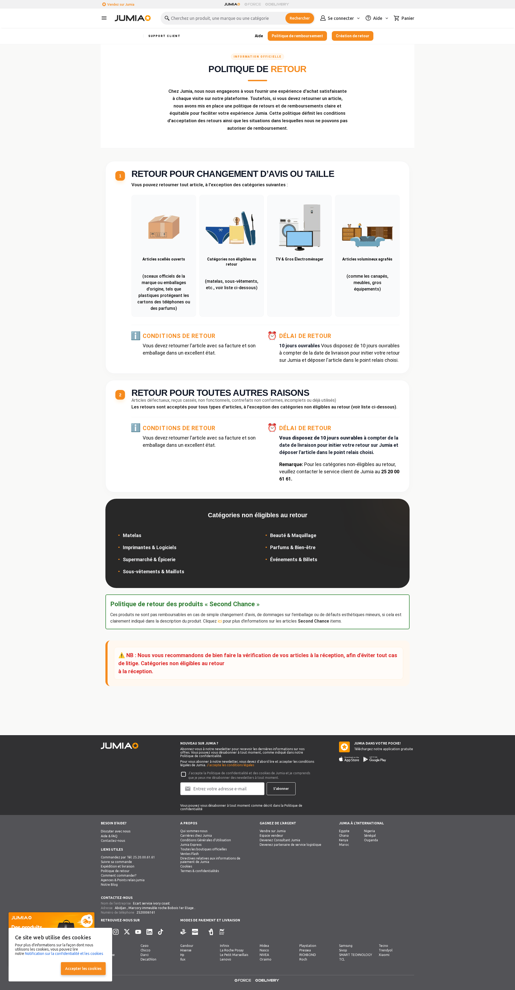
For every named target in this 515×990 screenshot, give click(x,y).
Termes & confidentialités (199, 871)
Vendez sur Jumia (120, 4)
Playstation (307, 945)
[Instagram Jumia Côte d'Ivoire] (115, 931)
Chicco (145, 950)
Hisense (186, 950)
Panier (408, 18)
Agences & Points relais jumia (123, 880)
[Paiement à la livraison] (183, 931)
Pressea (305, 950)
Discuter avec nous (116, 831)
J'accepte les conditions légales (230, 765)
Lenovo (225, 959)
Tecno (383, 945)
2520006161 (146, 912)
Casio (145, 945)
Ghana (344, 835)
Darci (145, 954)
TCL (342, 959)
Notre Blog (109, 884)
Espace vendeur (271, 835)
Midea (264, 945)
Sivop (343, 950)
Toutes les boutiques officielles (203, 849)
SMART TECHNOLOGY (355, 954)
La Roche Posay (232, 950)
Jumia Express (190, 844)
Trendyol (385, 950)
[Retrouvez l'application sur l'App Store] (349, 759)
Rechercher (300, 18)
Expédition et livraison (117, 866)
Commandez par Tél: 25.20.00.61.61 (128, 857)
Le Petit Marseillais (234, 954)
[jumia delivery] (278, 4)
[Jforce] (252, 4)
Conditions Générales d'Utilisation (205, 840)
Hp (182, 954)
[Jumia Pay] (203, 931)
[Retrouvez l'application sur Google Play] (374, 759)
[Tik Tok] (160, 931)
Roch (303, 959)
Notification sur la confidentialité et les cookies (64, 953)
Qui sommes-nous (193, 831)
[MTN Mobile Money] (195, 931)
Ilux (182, 959)
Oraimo (265, 959)
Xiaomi (384, 954)
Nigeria (369, 831)
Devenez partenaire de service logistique (290, 844)
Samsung (345, 945)
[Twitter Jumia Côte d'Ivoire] (127, 931)
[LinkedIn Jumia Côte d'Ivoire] (149, 931)
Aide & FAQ (109, 836)
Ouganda (371, 840)
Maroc (344, 844)
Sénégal (370, 835)
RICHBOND (307, 954)
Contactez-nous (113, 840)
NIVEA (264, 954)
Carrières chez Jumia (196, 835)
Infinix (224, 945)
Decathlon (148, 959)
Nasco (264, 950)
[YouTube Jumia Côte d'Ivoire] (138, 931)
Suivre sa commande (116, 862)
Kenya (343, 840)
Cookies (186, 866)
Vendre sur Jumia (273, 831)
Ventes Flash (189, 853)
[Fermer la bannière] (89, 917)
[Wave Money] (210, 931)
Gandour (186, 945)
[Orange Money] (221, 931)
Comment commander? (118, 875)
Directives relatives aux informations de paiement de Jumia (210, 860)
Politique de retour (115, 871)
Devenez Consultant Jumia (280, 840)
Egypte (344, 831)
